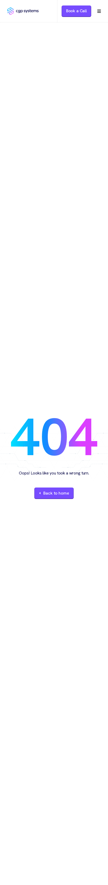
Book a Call (76, 11)
